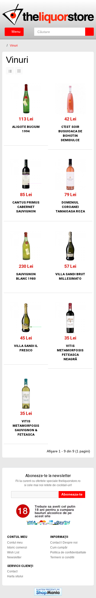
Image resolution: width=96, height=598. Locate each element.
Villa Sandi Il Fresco (26, 348)
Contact (12, 571)
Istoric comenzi (17, 547)
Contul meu (15, 542)
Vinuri (14, 45)
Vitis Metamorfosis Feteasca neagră (70, 352)
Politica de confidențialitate (68, 552)
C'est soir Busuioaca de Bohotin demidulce (70, 133)
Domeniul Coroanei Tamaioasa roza (70, 207)
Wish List (13, 552)
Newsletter (14, 557)
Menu (15, 32)
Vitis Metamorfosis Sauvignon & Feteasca (26, 427)
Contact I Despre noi (64, 542)
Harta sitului (15, 576)
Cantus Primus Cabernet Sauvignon (25, 207)
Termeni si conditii (62, 557)
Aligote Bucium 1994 (26, 129)
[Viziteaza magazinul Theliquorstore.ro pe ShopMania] (48, 591)
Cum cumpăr (58, 547)
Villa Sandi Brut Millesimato (70, 276)
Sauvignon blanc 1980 (26, 276)
